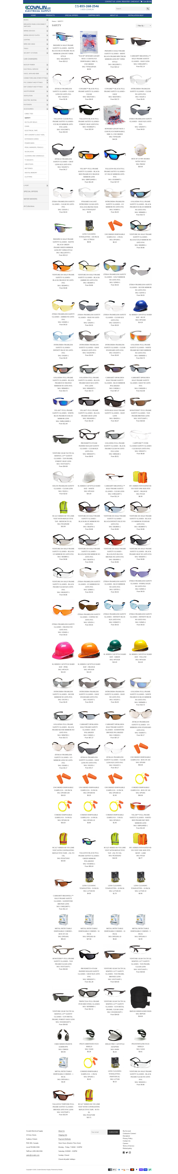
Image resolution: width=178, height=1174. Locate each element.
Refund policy (127, 1148)
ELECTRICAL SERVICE (31, 69)
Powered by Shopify (56, 1169)
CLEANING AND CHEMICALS (34, 156)
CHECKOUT (135, 1)
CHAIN (27, 126)
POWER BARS (29, 143)
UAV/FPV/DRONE (29, 91)
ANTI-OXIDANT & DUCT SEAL (35, 135)
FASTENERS (28, 104)
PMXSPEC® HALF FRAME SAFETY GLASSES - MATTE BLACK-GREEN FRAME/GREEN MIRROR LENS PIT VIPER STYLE (63, 244)
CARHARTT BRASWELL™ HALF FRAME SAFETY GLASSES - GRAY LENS (140, 58)
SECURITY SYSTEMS (30, 53)
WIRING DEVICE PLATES (32, 35)
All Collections (29, 206)
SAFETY (27, 118)
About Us (61, 1131)
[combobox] (130, 9)
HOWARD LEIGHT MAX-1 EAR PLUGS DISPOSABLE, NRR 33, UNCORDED (115, 131)
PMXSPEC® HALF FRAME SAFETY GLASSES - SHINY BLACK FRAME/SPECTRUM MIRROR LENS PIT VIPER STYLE (115, 56)
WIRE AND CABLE (29, 44)
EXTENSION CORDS (32, 139)
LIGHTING (27, 40)
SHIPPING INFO (94, 15)
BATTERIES (29, 168)
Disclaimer (126, 1136)
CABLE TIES (29, 113)
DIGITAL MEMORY (31, 172)
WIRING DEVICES (29, 31)
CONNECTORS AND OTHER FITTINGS (36, 78)
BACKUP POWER (29, 65)
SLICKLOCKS (29, 151)
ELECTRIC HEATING (30, 100)
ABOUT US (114, 15)
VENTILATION (28, 95)
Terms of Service (128, 1146)
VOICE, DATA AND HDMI (31, 73)
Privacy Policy (127, 1138)
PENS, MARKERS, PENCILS (34, 147)
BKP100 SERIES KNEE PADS (140, 1011)
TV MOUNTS (29, 160)
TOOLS (26, 48)
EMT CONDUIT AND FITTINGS (33, 87)
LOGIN (118, 1)
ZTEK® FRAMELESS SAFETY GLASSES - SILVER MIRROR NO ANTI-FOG (140, 287)
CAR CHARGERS (30, 59)
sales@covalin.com (32, 1155)
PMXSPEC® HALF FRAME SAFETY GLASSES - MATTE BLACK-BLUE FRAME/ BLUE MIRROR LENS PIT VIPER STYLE (63, 50)
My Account (127, 1131)
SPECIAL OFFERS (71, 15)
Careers (125, 1143)
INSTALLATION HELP (135, 15)
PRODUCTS (50, 15)
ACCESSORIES (28, 109)
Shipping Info (62, 1135)
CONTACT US (110, 1)
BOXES (26, 20)
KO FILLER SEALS (31, 122)
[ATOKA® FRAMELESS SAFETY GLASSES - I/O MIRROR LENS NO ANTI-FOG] (63, 747)
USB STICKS (29, 164)
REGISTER (126, 1)
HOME (33, 15)
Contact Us (126, 1141)
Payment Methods (64, 1139)
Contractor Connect (129, 1133)
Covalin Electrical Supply (44, 1169)
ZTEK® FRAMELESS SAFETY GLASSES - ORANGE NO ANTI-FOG (63, 627)
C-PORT (26, 185)
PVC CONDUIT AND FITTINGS (33, 82)
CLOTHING (28, 177)
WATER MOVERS (30, 199)
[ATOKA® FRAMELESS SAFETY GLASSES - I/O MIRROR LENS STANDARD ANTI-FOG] (140, 714)
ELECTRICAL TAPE (31, 130)
